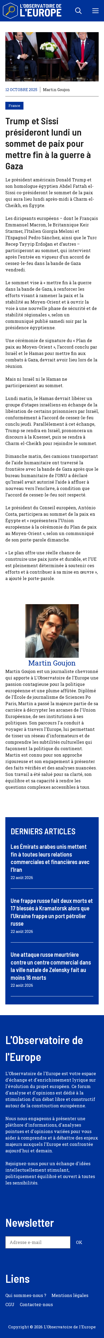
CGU (9, 1304)
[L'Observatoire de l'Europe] (33, 10)
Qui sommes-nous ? (25, 1295)
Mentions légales (69, 1295)
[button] (78, 10)
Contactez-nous (36, 1304)
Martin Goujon (56, 89)
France (14, 105)
